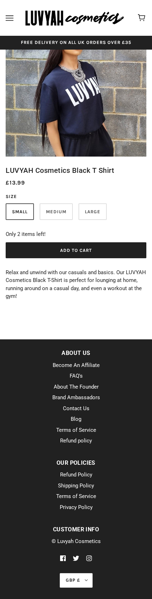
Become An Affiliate (76, 365)
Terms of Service (76, 430)
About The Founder (76, 387)
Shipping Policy (76, 485)
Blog (76, 419)
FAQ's (76, 376)
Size (11, 196)
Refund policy (76, 440)
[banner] (74, 18)
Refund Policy (76, 474)
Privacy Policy (76, 507)
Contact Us (76, 408)
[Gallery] (76, 101)
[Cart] (142, 18)
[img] (63, 558)
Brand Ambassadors (76, 397)
